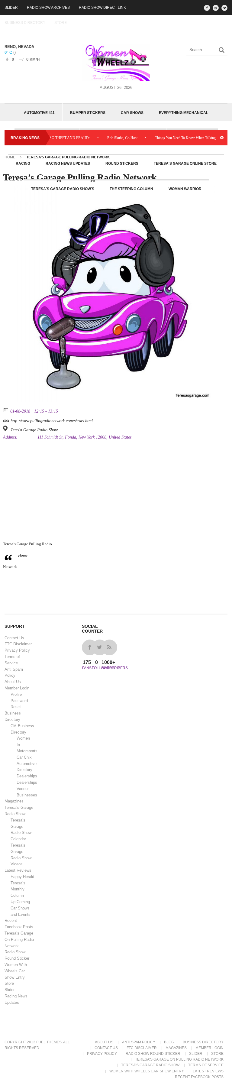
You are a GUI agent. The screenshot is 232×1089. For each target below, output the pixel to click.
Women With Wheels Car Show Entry (16, 971)
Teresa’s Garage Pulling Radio (27, 544)
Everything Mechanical (183, 113)
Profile (16, 694)
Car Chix (24, 757)
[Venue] (6, 428)
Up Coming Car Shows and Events (21, 908)
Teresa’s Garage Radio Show (150, 1065)
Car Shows (132, 113)
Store (60, 23)
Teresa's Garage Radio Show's (62, 189)
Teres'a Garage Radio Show (34, 430)
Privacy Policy (17, 650)
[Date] (6, 410)
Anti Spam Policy (138, 1042)
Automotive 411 (39, 113)
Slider (11, 7)
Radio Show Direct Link (102, 7)
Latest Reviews (18, 870)
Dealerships (27, 776)
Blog (169, 1042)
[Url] (6, 419)
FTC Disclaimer (18, 644)
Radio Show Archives (48, 7)
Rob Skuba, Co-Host (110, 138)
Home (10, 157)
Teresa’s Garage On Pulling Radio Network (19, 939)
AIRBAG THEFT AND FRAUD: (53, 138)
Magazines (14, 801)
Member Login (17, 688)
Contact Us (14, 638)
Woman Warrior (185, 189)
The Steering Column (131, 189)
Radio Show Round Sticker (153, 1054)
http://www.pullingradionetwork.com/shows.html (51, 421)
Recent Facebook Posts (199, 1077)
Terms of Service (206, 1065)
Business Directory (25, 23)
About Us (13, 681)
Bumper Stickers (87, 113)
